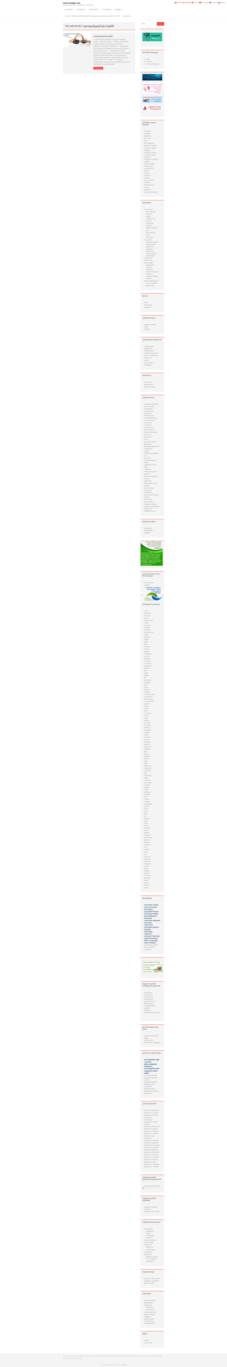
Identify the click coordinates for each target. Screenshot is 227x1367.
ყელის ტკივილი (149, 502)
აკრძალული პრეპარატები (152, 936)
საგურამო (147, 785)
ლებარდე (147, 732)
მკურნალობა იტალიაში (151, 1140)
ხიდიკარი (147, 885)
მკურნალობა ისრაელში (151, 1115)
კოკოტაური (147, 713)
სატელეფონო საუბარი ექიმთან (150, 1072)
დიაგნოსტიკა (81, 9)
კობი (145, 711)
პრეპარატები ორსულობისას (148, 924)
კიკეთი (146, 708)
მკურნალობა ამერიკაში (151, 1133)
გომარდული (148, 654)
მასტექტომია (148, 492)
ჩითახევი (147, 849)
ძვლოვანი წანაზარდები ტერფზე (151, 496)
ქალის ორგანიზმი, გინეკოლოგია (151, 284)
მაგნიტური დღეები (149, 511)
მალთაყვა (147, 742)
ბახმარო (146, 639)
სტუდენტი (118, 9)
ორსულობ (147, 469)
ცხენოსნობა (147, 189)
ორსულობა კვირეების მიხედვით (152, 275)
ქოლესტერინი (148, 408)
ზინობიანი (147, 689)
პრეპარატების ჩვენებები (151, 914)
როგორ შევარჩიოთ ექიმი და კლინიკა (151, 1061)
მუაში (145, 761)
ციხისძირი (147, 859)
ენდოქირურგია (148, 427)
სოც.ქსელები (107, 9)
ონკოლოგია (148, 422)
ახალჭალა (147, 630)
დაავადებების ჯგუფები (150, 1232)
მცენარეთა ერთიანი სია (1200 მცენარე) (152, 1258)
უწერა (146, 823)
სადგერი (146, 787)
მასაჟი (148, 235)
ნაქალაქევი (147, 770)
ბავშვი (146, 302)
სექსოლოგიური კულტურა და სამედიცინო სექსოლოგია (150, 248)
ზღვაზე (146, 170)
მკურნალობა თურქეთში (151, 1113)
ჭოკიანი (146, 883)
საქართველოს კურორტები (152, 1186)
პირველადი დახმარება (151, 192)
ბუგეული (146, 651)
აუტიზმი (146, 451)
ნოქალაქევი (147, 775)
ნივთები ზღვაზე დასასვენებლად (149, 167)
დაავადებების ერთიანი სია (150, 1237)
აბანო (146, 611)
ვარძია (146, 685)
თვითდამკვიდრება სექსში (103, 36)
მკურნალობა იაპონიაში (151, 1166)
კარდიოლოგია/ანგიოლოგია (149, 412)
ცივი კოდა (147, 856)
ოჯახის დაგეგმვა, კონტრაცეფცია (151, 254)
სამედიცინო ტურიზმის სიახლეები (150, 1208)
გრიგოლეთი (148, 666)
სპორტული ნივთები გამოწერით (150, 156)
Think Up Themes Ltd (110, 1364)
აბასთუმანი (147, 613)
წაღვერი (146, 871)
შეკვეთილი (147, 844)
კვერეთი (146, 706)
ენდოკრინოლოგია (149, 430)
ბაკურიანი (147, 637)
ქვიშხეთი (147, 832)
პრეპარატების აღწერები (151, 905)
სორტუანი (147, 801)
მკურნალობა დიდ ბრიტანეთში (149, 1137)
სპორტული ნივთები (150, 152)
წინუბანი (146, 873)
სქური (146, 813)
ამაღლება (147, 615)
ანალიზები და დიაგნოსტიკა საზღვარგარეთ (148, 995)
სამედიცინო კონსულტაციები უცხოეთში (152, 1011)
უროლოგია (147, 434)
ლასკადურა (147, 725)
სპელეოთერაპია (149, 582)
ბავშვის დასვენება (149, 164)
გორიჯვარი (147, 661)
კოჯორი (146, 715)
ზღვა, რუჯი (147, 138)
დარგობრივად (150, 1249)
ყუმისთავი (147, 840)
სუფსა (146, 811)
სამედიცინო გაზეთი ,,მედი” (152, 1278)
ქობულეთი (147, 835)
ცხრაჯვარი (147, 864)
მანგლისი (147, 744)
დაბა (145, 670)
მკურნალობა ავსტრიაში (151, 1131)
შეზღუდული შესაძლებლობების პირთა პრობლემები (151, 446)
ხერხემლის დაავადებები (151, 453)
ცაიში (145, 852)
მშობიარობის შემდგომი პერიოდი (151, 477)
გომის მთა (147, 658)
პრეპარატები (93, 9)
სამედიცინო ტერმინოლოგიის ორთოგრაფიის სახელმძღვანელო (149, 1320)
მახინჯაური (147, 749)
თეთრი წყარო (148, 696)
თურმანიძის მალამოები (151, 353)
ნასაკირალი (147, 768)
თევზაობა (147, 173)
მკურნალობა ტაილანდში (151, 1164)
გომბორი (147, 656)
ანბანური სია (149, 1247)
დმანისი (146, 675)
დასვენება (147, 133)
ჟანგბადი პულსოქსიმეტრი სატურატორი (152, 508)
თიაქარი (146, 485)
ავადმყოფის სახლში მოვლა (150, 326)
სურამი (146, 809)
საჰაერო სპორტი (149, 180)
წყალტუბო (147, 878)
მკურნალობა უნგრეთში (151, 1150)
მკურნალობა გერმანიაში (151, 1110)
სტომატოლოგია (149, 415)
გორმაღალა (148, 663)
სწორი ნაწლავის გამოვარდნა (149, 489)
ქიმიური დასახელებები (151, 940)
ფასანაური (147, 828)
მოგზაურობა (148, 136)
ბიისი (145, 644)
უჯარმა (146, 825)
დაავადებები (69, 9)
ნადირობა (147, 178)
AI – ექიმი (147, 59)
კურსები (146, 720)
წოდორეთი (147, 875)
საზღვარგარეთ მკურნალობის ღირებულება (152, 1041)
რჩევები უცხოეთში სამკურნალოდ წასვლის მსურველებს (151, 1091)
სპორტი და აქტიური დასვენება (150, 149)
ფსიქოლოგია (148, 382)
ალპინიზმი (147, 182)
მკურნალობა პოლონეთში (152, 1145)
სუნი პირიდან (148, 499)
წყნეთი (146, 880)
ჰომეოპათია (147, 358)
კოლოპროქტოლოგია (150, 418)
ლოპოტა (147, 739)
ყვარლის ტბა (148, 837)
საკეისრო (149, 278)
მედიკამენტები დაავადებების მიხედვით (151, 910)
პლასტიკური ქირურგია (149, 224)
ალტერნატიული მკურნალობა (149, 347)
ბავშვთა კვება (148, 305)
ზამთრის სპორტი (149, 185)
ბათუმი (146, 635)
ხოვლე (146, 887)
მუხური (146, 763)
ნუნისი (146, 778)
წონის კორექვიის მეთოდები (151, 213)
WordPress (124, 1364)
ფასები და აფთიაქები (150, 907)
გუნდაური (147, 668)
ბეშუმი (146, 642)
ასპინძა (146, 623)
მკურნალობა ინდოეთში (151, 1155)
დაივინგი (147, 585)
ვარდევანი (147, 682)
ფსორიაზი (147, 458)
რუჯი (145, 141)
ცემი (145, 854)
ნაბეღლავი (147, 766)
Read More (97, 68)
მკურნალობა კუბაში (150, 1162)
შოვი (145, 847)
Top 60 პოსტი (148, 1343)
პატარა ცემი (147, 782)
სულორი (146, 806)
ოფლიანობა (149, 237)
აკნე (145, 455)
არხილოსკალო (148, 620)
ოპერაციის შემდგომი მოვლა (150, 461)
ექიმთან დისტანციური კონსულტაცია (150, 1065)
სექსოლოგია (148, 437)
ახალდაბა (147, 625)
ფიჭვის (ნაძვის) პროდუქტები (148, 364)
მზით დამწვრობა (149, 143)
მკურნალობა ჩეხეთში (150, 1129)
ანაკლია (146, 618)
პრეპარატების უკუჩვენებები (152, 920)
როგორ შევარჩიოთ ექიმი (151, 1068)
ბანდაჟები (147, 329)
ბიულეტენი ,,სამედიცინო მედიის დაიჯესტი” (151, 1282)
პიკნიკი (146, 187)
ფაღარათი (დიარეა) (150, 442)
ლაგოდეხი (147, 723)
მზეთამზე (147, 756)
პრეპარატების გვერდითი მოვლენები (151, 928)
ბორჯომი (147, 649)
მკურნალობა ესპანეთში (151, 1143)
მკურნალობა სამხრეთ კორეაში (151, 1123)
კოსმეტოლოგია (150, 218)
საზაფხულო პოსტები (150, 145)
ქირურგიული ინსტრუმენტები (148, 529)
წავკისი (146, 868)
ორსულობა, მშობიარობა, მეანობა (152, 271)
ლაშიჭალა (147, 727)
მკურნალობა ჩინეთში (150, 1159)
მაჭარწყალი (147, 747)
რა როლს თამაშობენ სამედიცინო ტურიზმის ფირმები (150, 1077)
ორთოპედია (148, 425)
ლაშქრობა (147, 175)
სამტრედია (147, 792)
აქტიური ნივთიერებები (151, 938)
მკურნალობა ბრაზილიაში (151, 1152)
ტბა (145, 816)
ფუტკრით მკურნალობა (151, 355)
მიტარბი (146, 758)
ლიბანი (146, 735)
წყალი (146, 439)
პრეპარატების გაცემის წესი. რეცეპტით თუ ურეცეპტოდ (150, 947)
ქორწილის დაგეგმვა (152, 242)
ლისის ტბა (147, 737)
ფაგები (146, 360)
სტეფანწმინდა (148, 804)
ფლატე (146, 830)
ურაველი (147, 818)
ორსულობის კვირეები (150, 471)
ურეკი (146, 821)
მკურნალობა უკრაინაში (151, 1147)
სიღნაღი (146, 799)
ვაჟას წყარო (147, 680)
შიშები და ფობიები (149, 387)
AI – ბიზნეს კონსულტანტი (151, 64)
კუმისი (146, 718)
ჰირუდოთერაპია (149, 351)
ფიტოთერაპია (150, 1261)
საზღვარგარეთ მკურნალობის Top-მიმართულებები (150, 1001)
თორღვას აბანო (149, 701)
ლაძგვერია (147, 730)
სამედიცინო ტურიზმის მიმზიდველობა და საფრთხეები (150, 1084)
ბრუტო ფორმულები (150, 942)
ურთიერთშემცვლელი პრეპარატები (150, 917)
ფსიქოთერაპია (148, 384)
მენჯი (145, 751)
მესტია (146, 754)
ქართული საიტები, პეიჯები (152, 1211)
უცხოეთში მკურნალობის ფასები (151, 1037)
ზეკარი (146, 687)
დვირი (146, 673)
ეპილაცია (149, 221)
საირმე (146, 790)
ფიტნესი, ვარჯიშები (151, 228)
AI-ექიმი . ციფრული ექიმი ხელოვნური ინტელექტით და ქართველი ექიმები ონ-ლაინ (92, 16)
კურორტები (147, 131)
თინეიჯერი (147, 307)
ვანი (145, 678)
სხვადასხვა (127, 16)
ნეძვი (145, 773)
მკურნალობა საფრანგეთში (148, 1119)
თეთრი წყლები (148, 699)
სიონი (146, 797)
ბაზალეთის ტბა (148, 632)
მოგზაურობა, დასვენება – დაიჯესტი (151, 160)
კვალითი (147, 704)
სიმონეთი (147, 794)
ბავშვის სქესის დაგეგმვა (150, 266)
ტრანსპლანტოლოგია (150, 432)
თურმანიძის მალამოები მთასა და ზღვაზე (151, 405)
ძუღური (146, 866)
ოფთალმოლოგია (149, 420)
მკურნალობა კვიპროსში (151, 1157)
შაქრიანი (147, 842)
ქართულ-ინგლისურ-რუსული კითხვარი (150, 1313)
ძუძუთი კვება (148, 481)
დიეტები (148, 216)
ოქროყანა (147, 780)
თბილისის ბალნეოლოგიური (149, 693)
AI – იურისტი (148, 61)
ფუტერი (146, 1340)
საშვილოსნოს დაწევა (150, 483)
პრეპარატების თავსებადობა (148, 933)
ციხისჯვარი (147, 861)
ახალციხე (147, 627)
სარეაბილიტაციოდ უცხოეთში (150, 1007)
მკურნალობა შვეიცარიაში (152, 1126)
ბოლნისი (147, 647)
